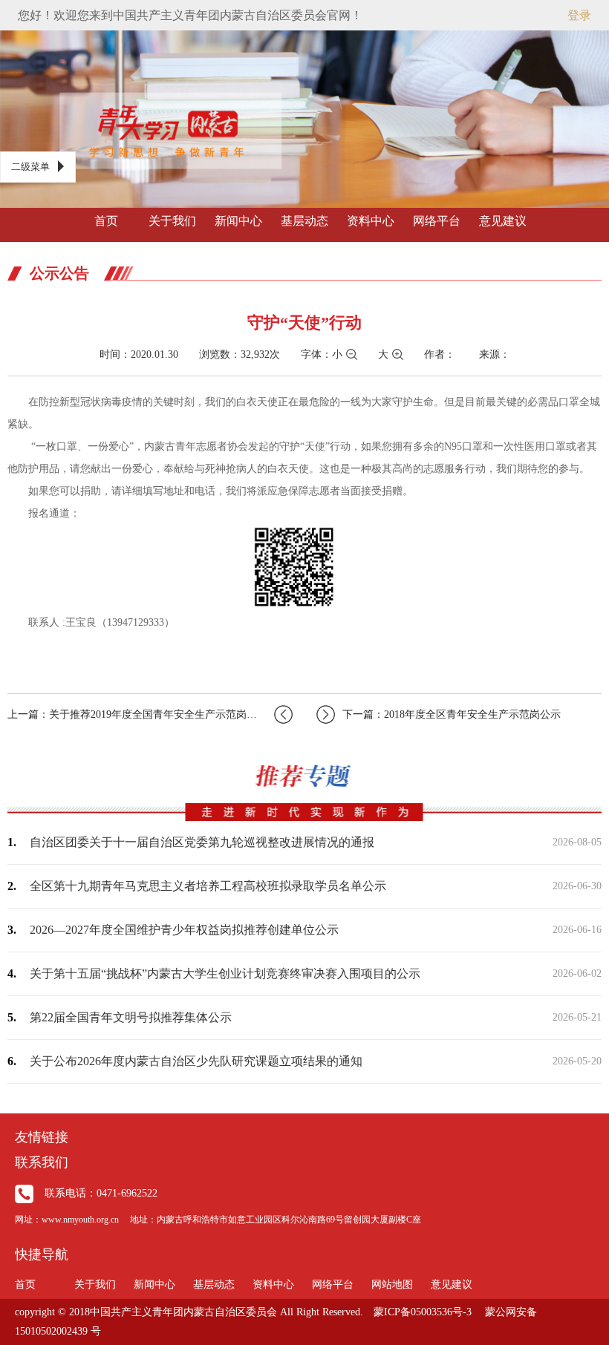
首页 (106, 221)
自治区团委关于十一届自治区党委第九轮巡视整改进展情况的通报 (202, 842)
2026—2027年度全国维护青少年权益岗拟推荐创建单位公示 (184, 929)
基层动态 (304, 221)
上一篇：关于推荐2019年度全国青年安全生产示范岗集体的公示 (150, 714)
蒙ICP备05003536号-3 (423, 1312)
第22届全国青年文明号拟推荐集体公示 (131, 1017)
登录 (579, 15)
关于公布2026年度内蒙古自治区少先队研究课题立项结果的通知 (196, 1061)
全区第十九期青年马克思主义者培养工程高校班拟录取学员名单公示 (208, 886)
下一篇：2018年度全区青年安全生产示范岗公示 (451, 714)
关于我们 (172, 221)
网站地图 (392, 1284)
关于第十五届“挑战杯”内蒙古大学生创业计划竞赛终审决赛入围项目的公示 (225, 973)
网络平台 (436, 221)
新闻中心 (238, 221)
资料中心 (370, 221)
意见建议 (503, 221)
